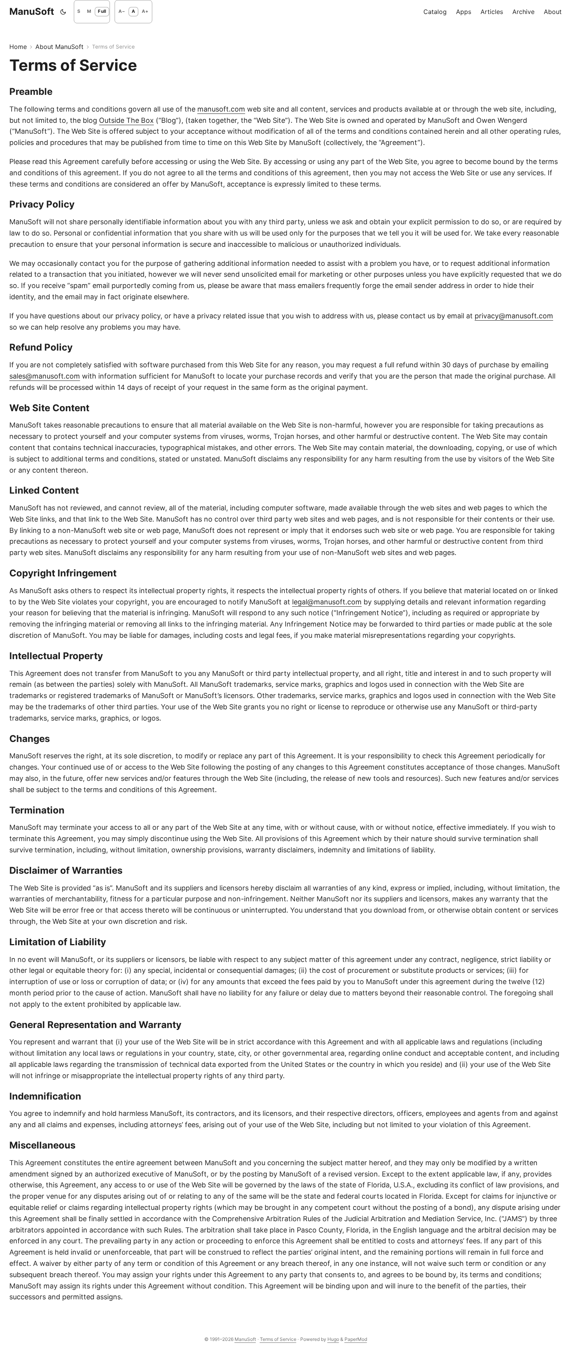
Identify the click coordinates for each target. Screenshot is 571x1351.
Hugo (333, 1339)
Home (18, 47)
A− (121, 11)
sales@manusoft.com (44, 376)
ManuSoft (31, 11)
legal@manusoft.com (327, 602)
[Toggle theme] (63, 11)
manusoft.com (221, 109)
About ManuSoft (59, 47)
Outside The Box (126, 120)
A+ (145, 11)
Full (102, 11)
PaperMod (356, 1339)
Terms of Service (278, 1339)
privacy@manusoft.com (514, 316)
